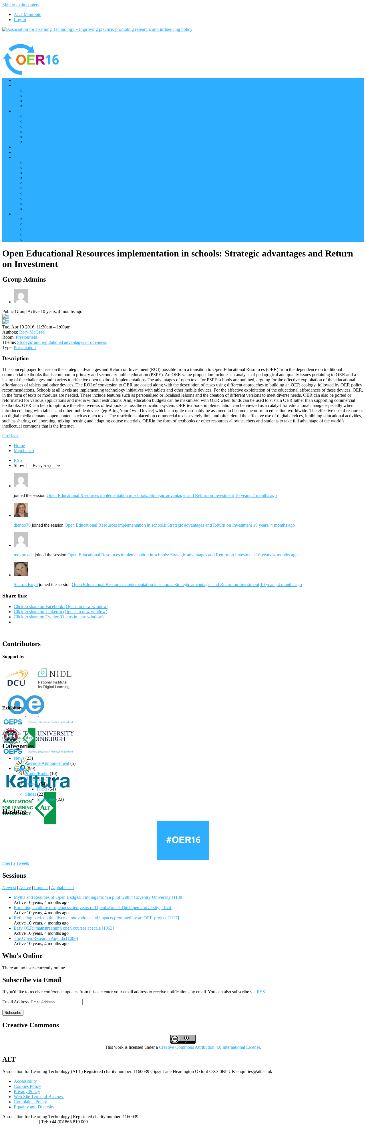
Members (24, 450)
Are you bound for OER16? (50, 126)
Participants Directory (44, 116)
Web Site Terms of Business (39, 1096)
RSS (18, 460)
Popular (41, 887)
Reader (20, 768)
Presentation (25, 347)
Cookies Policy (27, 1086)
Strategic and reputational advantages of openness (62, 342)
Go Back (10, 435)
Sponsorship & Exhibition (48, 172)
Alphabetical (62, 887)
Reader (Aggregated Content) (52, 131)
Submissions (36, 198)
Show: (19, 465)
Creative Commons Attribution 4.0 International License (209, 1047)
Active (25, 887)
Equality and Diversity (34, 1106)
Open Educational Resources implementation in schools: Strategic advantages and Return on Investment (140, 495)
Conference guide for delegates (53, 229)
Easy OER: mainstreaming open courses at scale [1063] (64, 928)
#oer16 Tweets (15, 863)
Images (31, 783)
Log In (20, 19)
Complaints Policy (30, 1101)
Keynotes (33, 90)
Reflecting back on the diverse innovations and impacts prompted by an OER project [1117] (96, 917)
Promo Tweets (38, 141)
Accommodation (40, 203)
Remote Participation (44, 121)
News (19, 758)
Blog (18, 152)
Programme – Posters (44, 105)
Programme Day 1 (41, 95)
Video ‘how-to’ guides (45, 218)
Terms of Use (37, 193)
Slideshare (46, 799)
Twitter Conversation (44, 136)
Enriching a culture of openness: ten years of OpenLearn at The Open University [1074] (93, 907)
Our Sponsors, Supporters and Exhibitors (51, 147)
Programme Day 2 (41, 100)
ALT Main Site (27, 14)
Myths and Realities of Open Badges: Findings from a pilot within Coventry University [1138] (99, 897)
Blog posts (34, 778)
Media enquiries (39, 167)
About (19, 157)
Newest (9, 887)
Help (18, 213)
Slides (30, 794)
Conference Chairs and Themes (53, 162)
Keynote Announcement (47, 763)
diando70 (22, 525)
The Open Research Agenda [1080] (46, 938)
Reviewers (34, 183)
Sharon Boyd (26, 584)
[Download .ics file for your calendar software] (5, 321)
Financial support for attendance (54, 208)
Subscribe (13, 1012)
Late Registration (40, 239)
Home (19, 80)
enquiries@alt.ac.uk (20, 1121)
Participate (23, 111)
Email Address (16, 1001)
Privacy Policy (27, 1091)
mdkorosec (23, 554)
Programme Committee (46, 177)
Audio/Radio (37, 773)
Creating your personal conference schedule (64, 224)
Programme (24, 85)
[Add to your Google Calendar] (5, 316)
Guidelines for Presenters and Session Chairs (65, 234)
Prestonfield (26, 337)
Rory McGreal (32, 332)
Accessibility (25, 1081)
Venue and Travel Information (52, 188)
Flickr (42, 789)
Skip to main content (20, 4)
